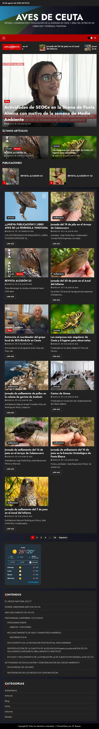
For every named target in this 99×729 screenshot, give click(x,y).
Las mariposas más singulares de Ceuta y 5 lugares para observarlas (72, 151)
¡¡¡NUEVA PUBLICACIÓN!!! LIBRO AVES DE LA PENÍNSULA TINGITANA (26, 226)
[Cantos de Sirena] (72, 375)
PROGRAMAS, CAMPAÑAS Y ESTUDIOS (24, 618)
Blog (7, 101)
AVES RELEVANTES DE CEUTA (19, 612)
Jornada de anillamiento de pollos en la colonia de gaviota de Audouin (25, 395)
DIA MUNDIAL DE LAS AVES (20, 667)
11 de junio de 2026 (70, 460)
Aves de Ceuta (49, 17)
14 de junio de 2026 (70, 397)
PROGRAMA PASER (16, 623)
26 (55, 537)
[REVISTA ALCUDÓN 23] (26, 262)
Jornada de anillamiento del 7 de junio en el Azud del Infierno (26, 511)
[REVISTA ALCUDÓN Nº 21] (58, 176)
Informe (9, 712)
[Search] (95, 38)
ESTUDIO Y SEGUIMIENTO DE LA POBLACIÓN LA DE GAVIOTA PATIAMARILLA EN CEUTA (50, 657)
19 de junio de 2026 (25, 344)
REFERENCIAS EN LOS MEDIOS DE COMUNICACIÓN (32, 673)
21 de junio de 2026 (70, 288)
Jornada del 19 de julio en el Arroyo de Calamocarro (71, 226)
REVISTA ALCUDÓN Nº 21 (80, 175)
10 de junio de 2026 (24, 516)
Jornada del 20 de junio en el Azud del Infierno (71, 282)
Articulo (8, 148)
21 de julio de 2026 (70, 231)
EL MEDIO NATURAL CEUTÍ (18, 601)
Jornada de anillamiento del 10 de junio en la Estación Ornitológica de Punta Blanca (71, 453)
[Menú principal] (3, 38)
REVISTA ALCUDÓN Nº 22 (33, 175)
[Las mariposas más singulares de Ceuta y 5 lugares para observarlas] (72, 319)
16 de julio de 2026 (24, 156)
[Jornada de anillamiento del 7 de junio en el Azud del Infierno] (26, 491)
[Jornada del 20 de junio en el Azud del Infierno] (72, 262)
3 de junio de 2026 (24, 124)
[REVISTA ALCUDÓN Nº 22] (10, 176)
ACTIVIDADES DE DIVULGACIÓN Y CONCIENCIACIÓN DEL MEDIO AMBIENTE (42, 663)
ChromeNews (62, 726)
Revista (17, 148)
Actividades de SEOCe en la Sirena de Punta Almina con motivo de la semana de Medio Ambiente (49, 113)
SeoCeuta (10, 124)
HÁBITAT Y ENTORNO (20, 627)
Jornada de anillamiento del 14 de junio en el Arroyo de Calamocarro (24, 451)
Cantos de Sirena (60, 393)
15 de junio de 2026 (72, 156)
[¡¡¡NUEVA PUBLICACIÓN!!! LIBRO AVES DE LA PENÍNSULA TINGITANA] (26, 206)
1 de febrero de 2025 (25, 231)
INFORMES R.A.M (18, 637)
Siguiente (63, 537)
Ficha (7, 706)
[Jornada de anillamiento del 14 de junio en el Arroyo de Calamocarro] (26, 431)
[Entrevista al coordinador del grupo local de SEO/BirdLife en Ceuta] (26, 319)
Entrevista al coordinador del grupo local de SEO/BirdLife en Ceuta (25, 338)
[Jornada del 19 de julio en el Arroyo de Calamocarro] (72, 206)
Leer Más (10, 244)
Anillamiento (58, 217)
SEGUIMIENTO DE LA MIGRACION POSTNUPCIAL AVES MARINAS (39, 643)
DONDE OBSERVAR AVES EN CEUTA (22, 607)
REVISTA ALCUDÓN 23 (15, 152)
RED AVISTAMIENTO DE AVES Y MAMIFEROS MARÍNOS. (34, 633)
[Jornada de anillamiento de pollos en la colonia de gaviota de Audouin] (26, 375)
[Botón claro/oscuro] (90, 38)
